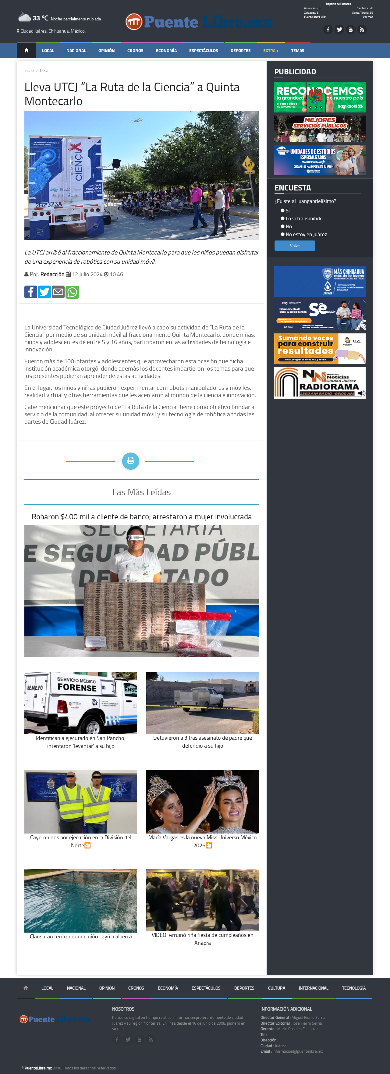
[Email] (58, 291)
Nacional (76, 50)
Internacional (313, 988)
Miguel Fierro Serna (293, 1017)
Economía (166, 50)
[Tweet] (44, 291)
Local (48, 50)
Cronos (135, 50)
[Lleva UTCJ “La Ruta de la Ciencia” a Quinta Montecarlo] (30, 291)
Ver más (368, 17)
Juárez (273, 1045)
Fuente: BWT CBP (315, 17)
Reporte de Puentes (338, 4)
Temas (297, 50)
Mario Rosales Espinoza (289, 1028)
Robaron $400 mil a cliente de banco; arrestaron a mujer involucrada (142, 516)
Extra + (271, 50)
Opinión (106, 50)
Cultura (276, 988)
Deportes (241, 50)
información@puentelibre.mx (292, 1051)
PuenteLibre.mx (39, 1068)
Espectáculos (203, 50)
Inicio (29, 70)
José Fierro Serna (291, 1023)
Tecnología (354, 988)
